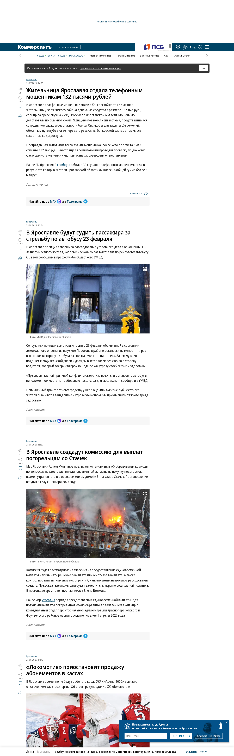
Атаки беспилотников (100, 55)
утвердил (48, 600)
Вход (193, 47)
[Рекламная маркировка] (170, 46)
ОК (203, 68)
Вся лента (192, 751)
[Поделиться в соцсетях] (20, 116)
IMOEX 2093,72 (76, 55)
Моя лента (43, 751)
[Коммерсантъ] (35, 47)
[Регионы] (178, 47)
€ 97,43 (51, 55)
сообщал (63, 165)
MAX (53, 201)
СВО (166, 55)
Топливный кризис (125, 55)
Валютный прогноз (149, 55)
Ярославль (31, 79)
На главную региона (68, 46)
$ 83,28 (40, 55)
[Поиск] (200, 47)
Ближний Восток (182, 55)
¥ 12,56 (61, 55)
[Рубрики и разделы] (207, 47)
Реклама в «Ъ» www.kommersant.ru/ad (117, 21)
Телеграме (75, 201)
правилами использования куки (100, 68)
